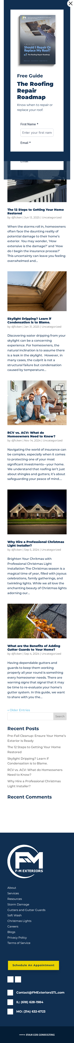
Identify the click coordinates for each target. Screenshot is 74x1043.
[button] (70, 3)
